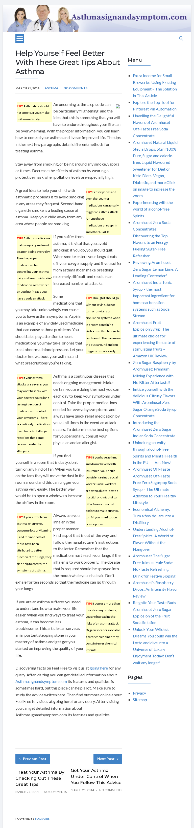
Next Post (106, 758)
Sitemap (140, 699)
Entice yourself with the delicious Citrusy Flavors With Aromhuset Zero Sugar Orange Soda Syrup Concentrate (155, 402)
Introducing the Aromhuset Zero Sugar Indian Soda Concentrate (154, 429)
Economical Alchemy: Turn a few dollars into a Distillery (153, 516)
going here (99, 667)
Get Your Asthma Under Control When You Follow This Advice (96, 776)
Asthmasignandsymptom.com (41, 681)
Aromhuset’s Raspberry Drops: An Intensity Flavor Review (155, 589)
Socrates (42, 818)
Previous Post (34, 758)
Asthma (51, 88)
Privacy (139, 693)
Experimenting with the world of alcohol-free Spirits (153, 209)
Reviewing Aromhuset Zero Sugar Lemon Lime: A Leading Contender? (155, 269)
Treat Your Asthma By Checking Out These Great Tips (39, 778)
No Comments (75, 88)
